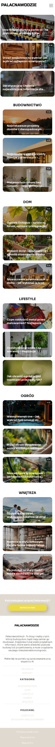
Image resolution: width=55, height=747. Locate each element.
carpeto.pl (27, 715)
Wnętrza (27, 493)
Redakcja (28, 669)
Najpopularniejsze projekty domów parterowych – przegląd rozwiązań (26, 155)
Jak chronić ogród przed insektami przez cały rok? (24, 378)
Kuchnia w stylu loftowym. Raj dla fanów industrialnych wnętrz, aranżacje (26, 543)
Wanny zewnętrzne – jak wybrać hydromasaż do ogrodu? (23, 418)
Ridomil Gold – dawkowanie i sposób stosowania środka (27, 252)
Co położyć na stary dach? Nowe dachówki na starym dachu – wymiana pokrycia (25, 571)
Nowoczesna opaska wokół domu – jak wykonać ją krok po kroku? (26, 281)
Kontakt (27, 673)
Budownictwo (27, 105)
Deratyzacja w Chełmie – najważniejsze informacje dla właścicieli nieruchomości (23, 87)
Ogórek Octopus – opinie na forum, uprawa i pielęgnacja (26, 224)
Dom (27, 202)
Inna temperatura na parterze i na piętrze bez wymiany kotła (25, 31)
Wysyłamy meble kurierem (27, 719)
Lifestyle (27, 299)
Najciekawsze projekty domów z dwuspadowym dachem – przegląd (24, 127)
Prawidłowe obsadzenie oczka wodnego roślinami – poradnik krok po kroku (26, 446)
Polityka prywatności (27, 731)
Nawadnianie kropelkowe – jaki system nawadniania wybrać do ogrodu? (26, 475)
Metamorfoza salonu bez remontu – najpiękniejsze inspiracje (24, 184)
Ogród (27, 396)
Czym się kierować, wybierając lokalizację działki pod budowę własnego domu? (27, 515)
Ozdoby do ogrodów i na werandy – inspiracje (24, 349)
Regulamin (27, 742)
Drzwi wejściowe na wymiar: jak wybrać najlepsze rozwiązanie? (25, 59)
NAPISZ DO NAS (27, 608)
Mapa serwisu (27, 737)
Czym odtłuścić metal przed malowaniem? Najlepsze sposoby (26, 321)
